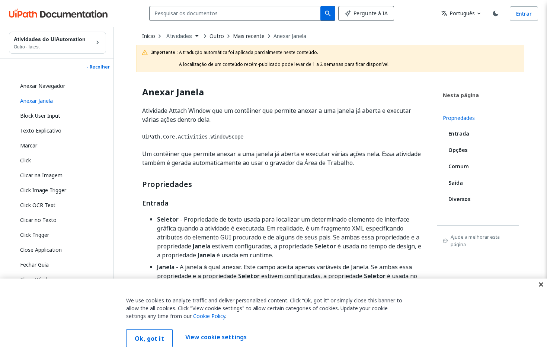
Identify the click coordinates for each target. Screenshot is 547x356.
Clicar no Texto (38, 220)
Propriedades (167, 184)
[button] (60, 100)
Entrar (524, 14)
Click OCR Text (37, 205)
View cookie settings (216, 337)
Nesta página (461, 95)
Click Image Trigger (43, 190)
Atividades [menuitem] (179, 36)
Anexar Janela (290, 36)
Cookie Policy (209, 316)
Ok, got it (149, 338)
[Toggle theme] (495, 13)
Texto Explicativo (40, 130)
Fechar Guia (34, 264)
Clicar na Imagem (41, 175)
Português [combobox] (458, 13)
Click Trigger (34, 235)
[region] (273, 317)
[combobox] (236, 13)
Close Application (41, 250)
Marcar (28, 145)
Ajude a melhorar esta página (475, 240)
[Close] (541, 284)
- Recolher (98, 67)
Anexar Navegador (42, 86)
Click (25, 160)
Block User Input (40, 116)
